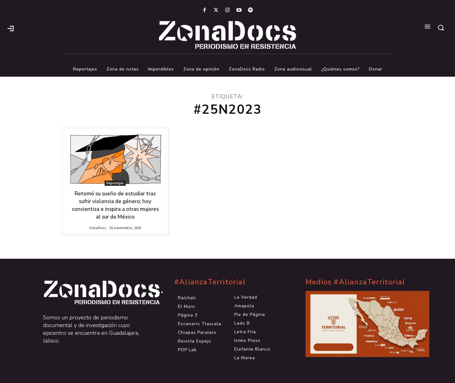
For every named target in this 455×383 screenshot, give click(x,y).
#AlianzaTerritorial (210, 282)
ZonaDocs (97, 228)
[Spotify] (250, 10)
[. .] (96, 292)
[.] (10, 27)
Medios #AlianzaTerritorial (355, 282)
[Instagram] (227, 10)
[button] (441, 27)
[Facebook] (204, 10)
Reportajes (115, 183)
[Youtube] (239, 10)
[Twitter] (216, 10)
